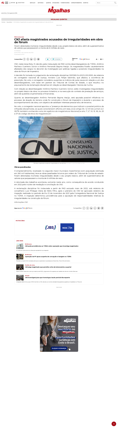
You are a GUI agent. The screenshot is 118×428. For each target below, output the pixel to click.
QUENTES (48, 2)
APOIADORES (55, 2)
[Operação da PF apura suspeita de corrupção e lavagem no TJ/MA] (20, 257)
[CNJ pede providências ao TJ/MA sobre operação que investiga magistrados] (20, 246)
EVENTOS (85, 2)
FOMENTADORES (65, 2)
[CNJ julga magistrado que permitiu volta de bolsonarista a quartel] (20, 267)
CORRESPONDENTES (76, 2)
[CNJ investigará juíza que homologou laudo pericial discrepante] (20, 278)
